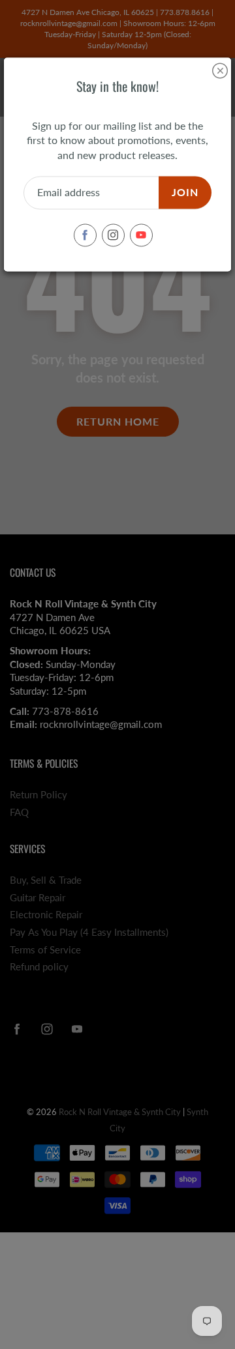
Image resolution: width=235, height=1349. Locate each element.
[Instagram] (113, 235)
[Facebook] (85, 235)
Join (185, 192)
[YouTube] (141, 235)
